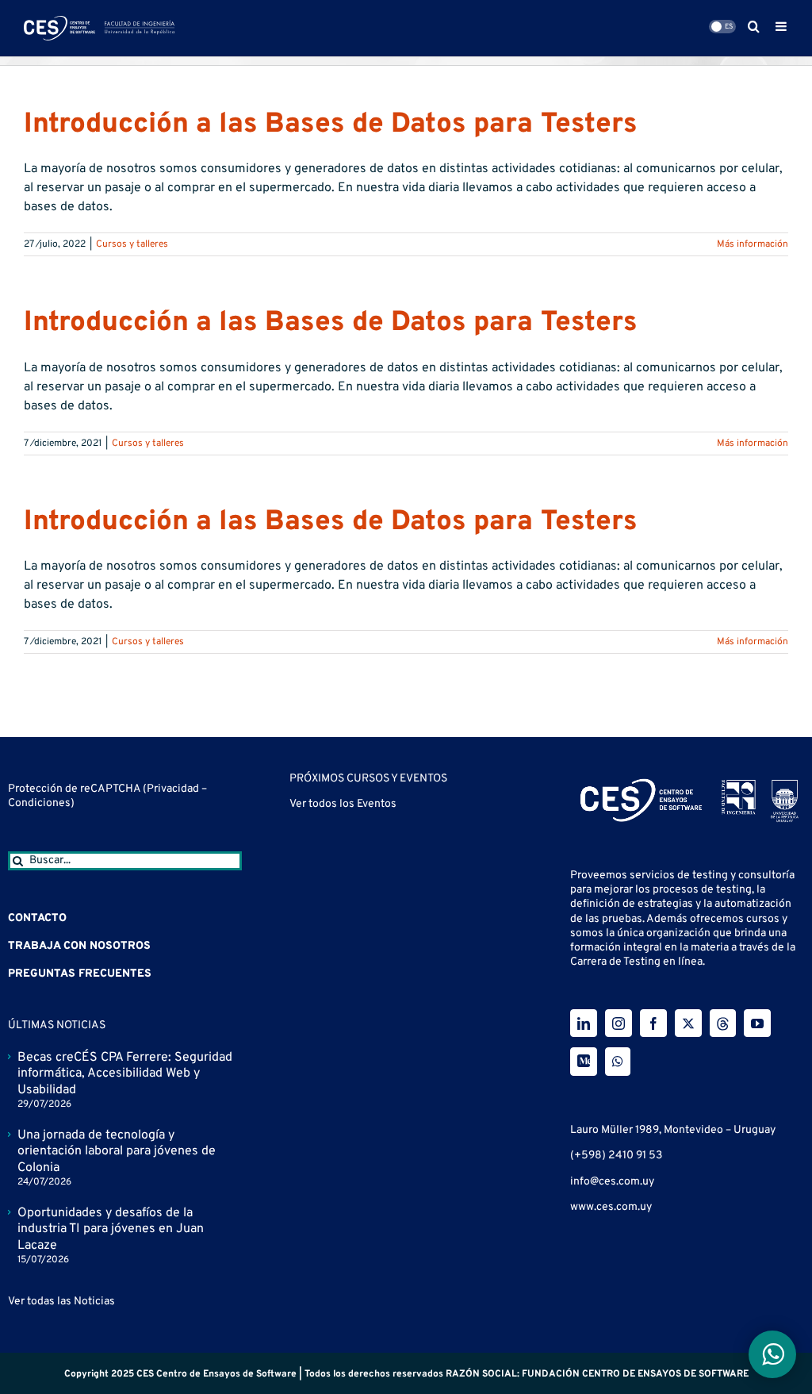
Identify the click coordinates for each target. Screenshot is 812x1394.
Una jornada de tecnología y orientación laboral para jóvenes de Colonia (116, 1152)
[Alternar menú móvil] (782, 26)
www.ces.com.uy (611, 1207)
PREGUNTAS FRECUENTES (79, 974)
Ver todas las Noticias (61, 1301)
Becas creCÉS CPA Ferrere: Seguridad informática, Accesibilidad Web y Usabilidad (124, 1074)
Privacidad (174, 789)
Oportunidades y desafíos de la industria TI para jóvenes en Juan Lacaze (110, 1229)
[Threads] (723, 1023)
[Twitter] (688, 1023)
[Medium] (583, 1061)
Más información (752, 244)
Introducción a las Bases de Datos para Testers (331, 124)
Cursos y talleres (132, 244)
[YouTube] (757, 1023)
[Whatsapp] (617, 1061)
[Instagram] (618, 1023)
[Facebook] (653, 1023)
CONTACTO (37, 918)
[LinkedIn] (583, 1023)
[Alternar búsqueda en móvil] (754, 26)
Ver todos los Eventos (342, 804)
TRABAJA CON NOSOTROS (79, 946)
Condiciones (39, 803)
